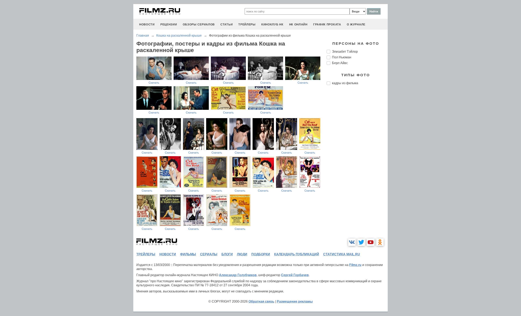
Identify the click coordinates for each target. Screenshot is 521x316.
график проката (327, 24)
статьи (226, 24)
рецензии (168, 24)
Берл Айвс (340, 63)
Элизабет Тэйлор (345, 51)
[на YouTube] (370, 242)
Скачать (154, 82)
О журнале (356, 24)
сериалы (208, 254)
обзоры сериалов (199, 24)
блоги (227, 254)
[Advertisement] (357, 156)
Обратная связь (261, 301)
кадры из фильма (345, 83)
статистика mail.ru (341, 254)
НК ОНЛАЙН (298, 24)
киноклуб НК (272, 24)
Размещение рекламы (295, 301)
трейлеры (247, 24)
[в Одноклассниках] (380, 242)
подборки (260, 254)
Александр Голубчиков (238, 275)
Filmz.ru (355, 265)
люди (242, 254)
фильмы (188, 254)
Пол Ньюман (341, 57)
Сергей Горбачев (295, 275)
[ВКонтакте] (352, 242)
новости (147, 24)
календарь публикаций (296, 254)
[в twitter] (361, 242)
